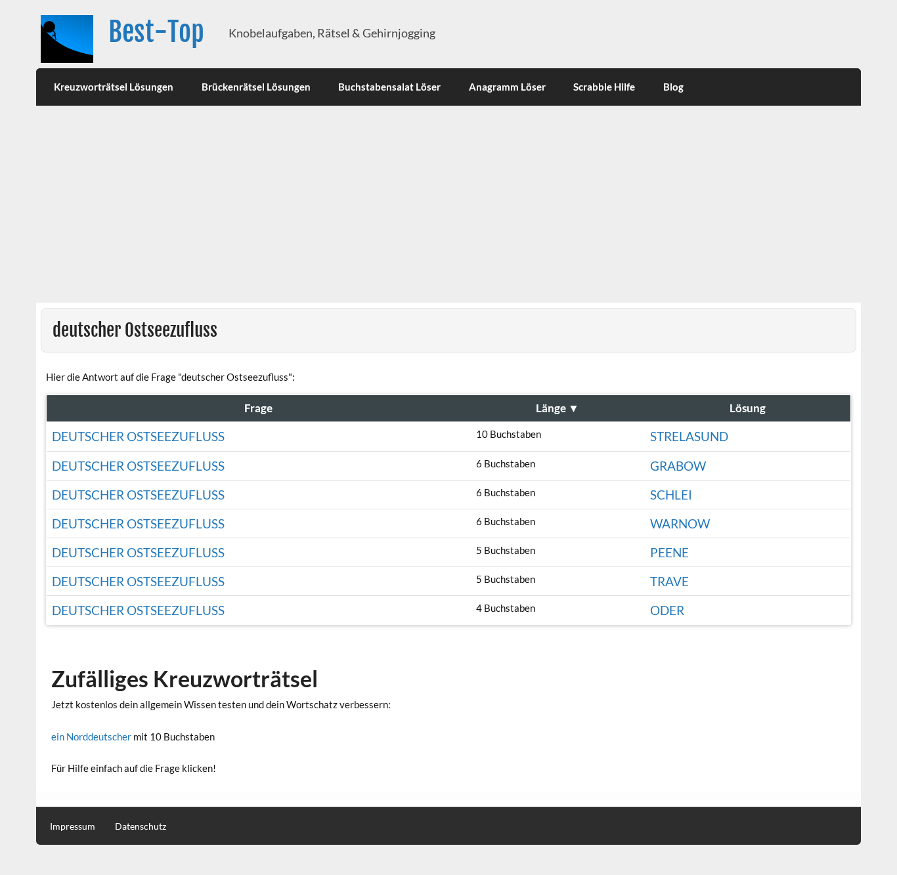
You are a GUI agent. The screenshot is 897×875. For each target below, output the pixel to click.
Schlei (671, 494)
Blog (673, 87)
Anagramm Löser (507, 87)
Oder (667, 610)
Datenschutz (140, 826)
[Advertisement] (448, 204)
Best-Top (156, 32)
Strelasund (689, 436)
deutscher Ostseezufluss (138, 436)
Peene (669, 552)
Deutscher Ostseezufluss (138, 465)
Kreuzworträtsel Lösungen (113, 87)
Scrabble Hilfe (604, 87)
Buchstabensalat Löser (389, 87)
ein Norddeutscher (91, 736)
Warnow (680, 523)
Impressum (72, 826)
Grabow (678, 465)
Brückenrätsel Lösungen (256, 87)
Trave (669, 581)
